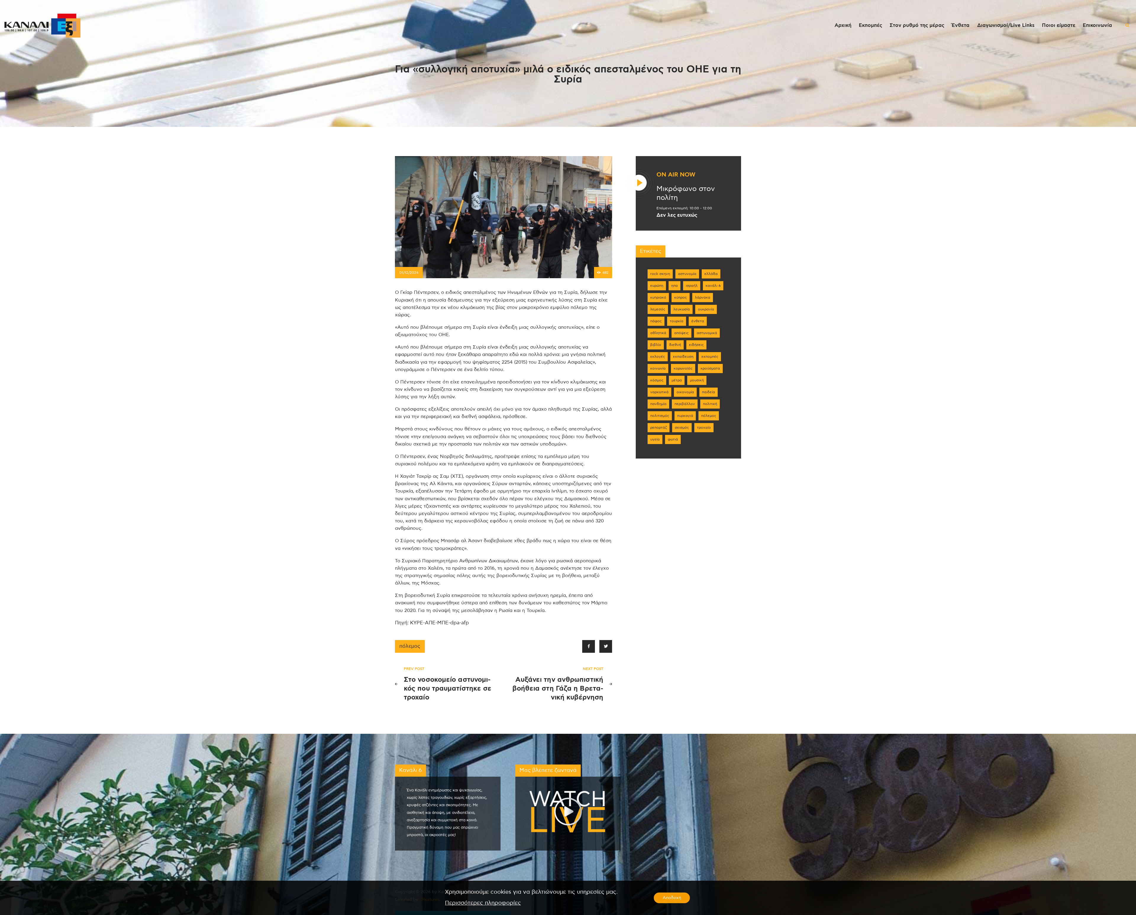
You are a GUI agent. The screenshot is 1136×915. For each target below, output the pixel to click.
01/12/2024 (408, 272)
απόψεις (681, 333)
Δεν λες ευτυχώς (676, 215)
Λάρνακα (702, 297)
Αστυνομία (687, 274)
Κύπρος (680, 297)
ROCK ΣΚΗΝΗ (660, 274)
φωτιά (673, 439)
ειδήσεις (696, 344)
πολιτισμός (659, 415)
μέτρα (677, 380)
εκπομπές (709, 356)
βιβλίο (655, 344)
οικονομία (685, 392)
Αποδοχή (672, 898)
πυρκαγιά (685, 415)
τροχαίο (704, 427)
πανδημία (658, 404)
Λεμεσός (657, 309)
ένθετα (697, 321)
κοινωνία (658, 368)
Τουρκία (676, 321)
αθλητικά (658, 333)
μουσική (697, 380)
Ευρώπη (656, 285)
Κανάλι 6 (713, 285)
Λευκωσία (681, 309)
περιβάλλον (684, 404)
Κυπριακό (658, 297)
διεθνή (675, 344)
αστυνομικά (707, 333)
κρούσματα (710, 368)
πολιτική (710, 404)
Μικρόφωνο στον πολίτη (685, 193)
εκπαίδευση (683, 356)
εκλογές (657, 356)
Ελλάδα (711, 274)
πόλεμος (409, 646)
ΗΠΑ (674, 285)
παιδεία (708, 392)
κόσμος (657, 380)
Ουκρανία (706, 309)
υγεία (655, 439)
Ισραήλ (692, 285)
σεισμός (682, 427)
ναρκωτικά (659, 392)
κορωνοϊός (683, 368)
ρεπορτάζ (658, 427)
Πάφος (656, 321)
